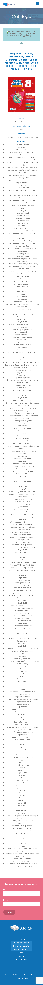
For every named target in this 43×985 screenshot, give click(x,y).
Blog (21, 953)
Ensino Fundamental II (21, 949)
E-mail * (6, 900)
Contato (21, 956)
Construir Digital (21, 959)
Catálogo (21, 939)
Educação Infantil (21, 942)
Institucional (21, 936)
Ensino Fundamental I (21, 946)
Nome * (6, 889)
